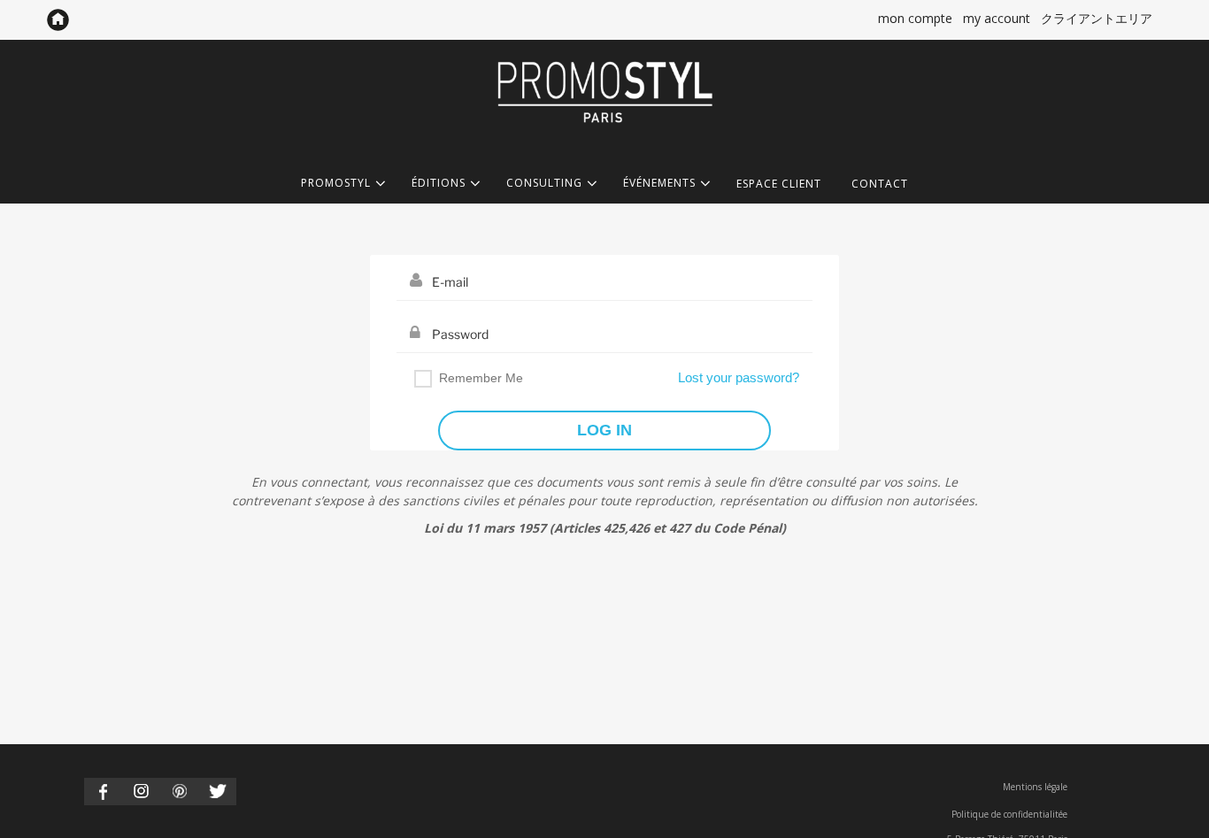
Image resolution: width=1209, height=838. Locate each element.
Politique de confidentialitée (1009, 814)
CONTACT (879, 183)
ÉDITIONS (439, 183)
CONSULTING (544, 183)
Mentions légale (1035, 786)
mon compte (915, 18)
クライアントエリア (1096, 18)
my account (996, 18)
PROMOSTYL (336, 183)
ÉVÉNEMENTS (659, 183)
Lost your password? (738, 377)
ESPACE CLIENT (778, 183)
